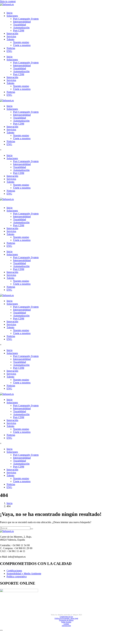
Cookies (66, 624)
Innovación (12, 33)
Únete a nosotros (22, 45)
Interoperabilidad (22, 21)
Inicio (9, 12)
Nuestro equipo (21, 42)
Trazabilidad (19, 24)
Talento (10, 39)
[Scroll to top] (1, 630)
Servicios (11, 36)
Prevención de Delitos (66, 620)
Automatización (21, 27)
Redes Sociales (66, 622)
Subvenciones (66, 625)
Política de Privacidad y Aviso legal (66, 618)
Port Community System (26, 18)
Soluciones (12, 15)
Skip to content (8, 1)
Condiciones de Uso (66, 616)
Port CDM (18, 30)
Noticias (11, 48)
